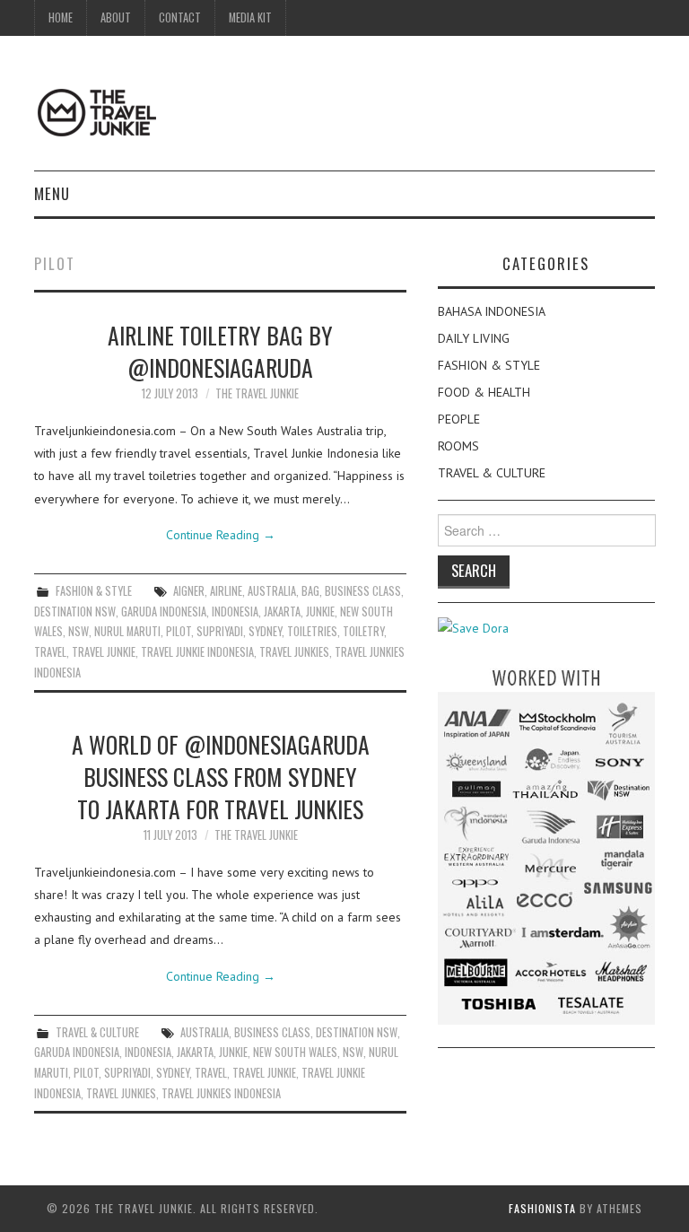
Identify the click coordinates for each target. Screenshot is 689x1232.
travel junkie (103, 651)
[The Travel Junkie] (97, 111)
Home (60, 17)
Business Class (363, 590)
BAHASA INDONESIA (491, 311)
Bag (310, 590)
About (115, 17)
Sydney (265, 631)
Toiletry (363, 631)
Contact (180, 17)
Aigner (189, 590)
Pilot (178, 631)
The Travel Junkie (257, 393)
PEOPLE (459, 419)
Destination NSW (75, 611)
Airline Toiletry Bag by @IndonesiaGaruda (220, 351)
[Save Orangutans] (473, 627)
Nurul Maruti (127, 631)
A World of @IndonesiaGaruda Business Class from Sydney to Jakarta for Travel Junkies (221, 776)
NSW (78, 631)
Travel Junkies (294, 651)
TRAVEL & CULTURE (97, 1032)
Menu (52, 193)
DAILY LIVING (474, 338)
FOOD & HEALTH (484, 392)
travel (50, 651)
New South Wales (295, 1052)
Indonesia (235, 611)
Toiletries (312, 631)
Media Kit (250, 17)
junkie (320, 611)
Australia (272, 590)
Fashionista (542, 1208)
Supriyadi (219, 631)
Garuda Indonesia (163, 611)
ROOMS (458, 446)
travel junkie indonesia (197, 651)
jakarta (282, 611)
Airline (226, 590)
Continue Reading (220, 535)
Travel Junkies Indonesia (221, 1093)
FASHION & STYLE (94, 590)
